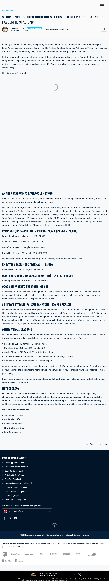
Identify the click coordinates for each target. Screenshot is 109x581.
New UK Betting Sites (14, 428)
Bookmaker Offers (13, 419)
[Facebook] (4, 518)
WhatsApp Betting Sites (14, 463)
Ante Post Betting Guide (14, 475)
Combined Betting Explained (16, 487)
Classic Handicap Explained (16, 491)
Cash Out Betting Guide (14, 471)
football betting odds (96, 379)
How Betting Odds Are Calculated (18, 483)
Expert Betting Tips (13, 423)
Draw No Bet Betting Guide (15, 500)
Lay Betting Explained (13, 495)
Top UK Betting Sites (14, 415)
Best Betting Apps (12, 432)
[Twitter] (10, 518)
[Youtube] (15, 518)
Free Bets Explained (13, 479)
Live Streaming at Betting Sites (17, 467)
